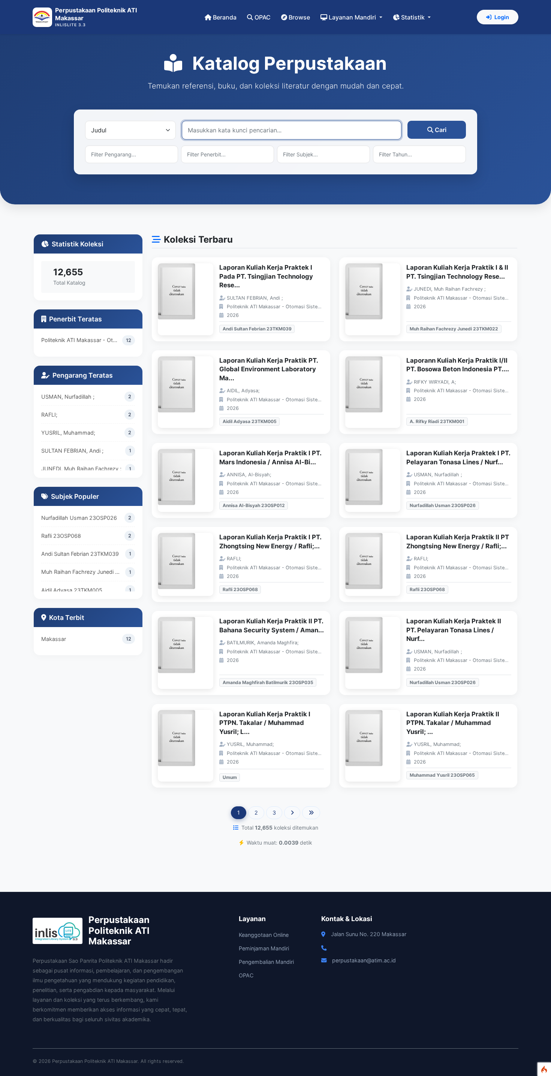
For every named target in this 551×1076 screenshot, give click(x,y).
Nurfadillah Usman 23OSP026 (79, 518)
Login (501, 17)
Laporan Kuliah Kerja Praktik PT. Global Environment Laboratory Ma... (268, 369)
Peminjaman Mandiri (264, 948)
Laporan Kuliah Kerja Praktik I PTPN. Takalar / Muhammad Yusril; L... (264, 722)
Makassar (53, 639)
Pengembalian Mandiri (266, 962)
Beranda (225, 17)
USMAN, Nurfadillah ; (67, 396)
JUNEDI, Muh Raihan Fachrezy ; (81, 468)
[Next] (292, 812)
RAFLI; (49, 414)
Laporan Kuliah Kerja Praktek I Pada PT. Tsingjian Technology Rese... (266, 276)
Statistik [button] (413, 17)
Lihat (189, 299)
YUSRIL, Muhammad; (68, 432)
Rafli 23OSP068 (61, 536)
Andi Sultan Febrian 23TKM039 (80, 554)
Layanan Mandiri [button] (353, 17)
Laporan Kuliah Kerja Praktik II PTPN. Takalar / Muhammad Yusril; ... (452, 722)
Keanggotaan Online (264, 935)
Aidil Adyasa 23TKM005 (71, 590)
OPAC (263, 17)
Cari (440, 130)
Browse (299, 17)
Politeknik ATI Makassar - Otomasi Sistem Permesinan (81, 340)
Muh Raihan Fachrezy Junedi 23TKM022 (83, 572)
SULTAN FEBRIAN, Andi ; (72, 450)
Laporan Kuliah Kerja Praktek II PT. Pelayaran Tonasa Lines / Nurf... (453, 629)
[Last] (311, 812)
